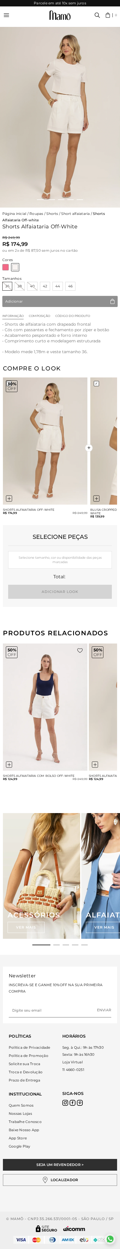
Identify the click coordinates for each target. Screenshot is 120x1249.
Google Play (20, 1146)
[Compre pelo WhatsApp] (110, 1239)
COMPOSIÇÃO (39, 316)
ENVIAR (104, 1010)
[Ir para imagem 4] (80, 199)
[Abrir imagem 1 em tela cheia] (60, 117)
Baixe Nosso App (24, 1130)
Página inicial (14, 213)
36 (7, 286)
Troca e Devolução (26, 1072)
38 (19, 286)
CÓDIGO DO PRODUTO (72, 316)
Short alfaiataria (75, 213)
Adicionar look (60, 591)
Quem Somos (21, 1105)
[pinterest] (80, 1103)
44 (57, 286)
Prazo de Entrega (24, 1080)
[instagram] (65, 1103)
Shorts (52, 213)
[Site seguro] (46, 1228)
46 (70, 286)
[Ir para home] (60, 15)
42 (45, 286)
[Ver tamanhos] (9, 498)
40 (32, 286)
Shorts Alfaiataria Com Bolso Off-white (39, 776)
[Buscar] (97, 15)
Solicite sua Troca (24, 1064)
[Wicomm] (74, 1228)
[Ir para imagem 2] (61, 199)
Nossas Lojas (20, 1113)
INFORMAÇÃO (13, 316)
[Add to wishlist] (80, 650)
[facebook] (72, 1103)
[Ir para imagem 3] (70, 199)
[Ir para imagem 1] (46, 199)
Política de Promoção (28, 1055)
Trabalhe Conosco (25, 1121)
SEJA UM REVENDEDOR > (60, 1164)
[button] (111, 15)
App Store (18, 1138)
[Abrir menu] (6, 15)
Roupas (36, 213)
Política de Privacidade (29, 1047)
